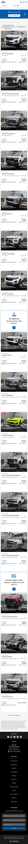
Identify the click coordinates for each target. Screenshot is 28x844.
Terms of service (14, 794)
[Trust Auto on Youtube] (10, 737)
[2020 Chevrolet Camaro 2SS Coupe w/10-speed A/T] (14, 422)
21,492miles (23, 95)
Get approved (14, 772)
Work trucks (13, 764)
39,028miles (23, 618)
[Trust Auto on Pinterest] (17, 737)
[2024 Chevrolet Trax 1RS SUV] (14, 342)
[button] (21, 2)
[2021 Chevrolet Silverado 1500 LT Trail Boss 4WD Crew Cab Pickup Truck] (14, 603)
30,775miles (23, 557)
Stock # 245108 (5, 172)
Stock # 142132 (5, 473)
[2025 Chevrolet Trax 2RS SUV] (14, 200)
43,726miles (23, 698)
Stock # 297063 (5, 553)
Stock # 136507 (5, 212)
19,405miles (23, 295)
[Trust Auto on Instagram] (14, 737)
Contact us (14, 775)
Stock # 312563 (5, 92)
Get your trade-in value (14, 15)
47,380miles (23, 477)
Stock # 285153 (5, 132)
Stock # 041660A (5, 353)
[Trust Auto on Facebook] (7, 737)
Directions (14, 798)
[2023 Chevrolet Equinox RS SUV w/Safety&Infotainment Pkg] (14, 280)
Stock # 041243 (5, 252)
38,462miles (23, 255)
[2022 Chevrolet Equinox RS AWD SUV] (14, 40)
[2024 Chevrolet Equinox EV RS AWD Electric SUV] (14, 120)
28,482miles (23, 658)
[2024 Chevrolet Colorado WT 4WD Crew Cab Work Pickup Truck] (14, 160)
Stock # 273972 (5, 695)
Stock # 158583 (5, 393)
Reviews (14, 783)
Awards (14, 790)
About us (14, 768)
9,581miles (23, 215)
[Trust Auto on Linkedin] (20, 737)
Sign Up (14, 828)
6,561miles (23, 517)
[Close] (25, 14)
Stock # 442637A (5, 614)
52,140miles (23, 357)
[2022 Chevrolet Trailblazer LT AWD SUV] (14, 240)
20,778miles (23, 437)
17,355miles (23, 55)
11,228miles (23, 135)
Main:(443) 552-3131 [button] (15, 749)
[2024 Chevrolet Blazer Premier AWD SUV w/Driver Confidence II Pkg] (14, 382)
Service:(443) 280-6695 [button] (15, 751)
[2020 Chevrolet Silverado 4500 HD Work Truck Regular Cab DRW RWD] (14, 542)
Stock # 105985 (5, 655)
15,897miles (23, 397)
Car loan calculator (14, 786)
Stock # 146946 (5, 513)
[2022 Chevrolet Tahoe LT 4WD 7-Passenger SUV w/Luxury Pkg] (14, 683)
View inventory (14, 760)
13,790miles (23, 175)
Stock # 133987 (5, 433)
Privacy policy (14, 801)
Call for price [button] (23, 702)
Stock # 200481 (5, 52)
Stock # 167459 (5, 292)
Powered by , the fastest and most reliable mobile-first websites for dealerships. (14, 837)
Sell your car (14, 779)
